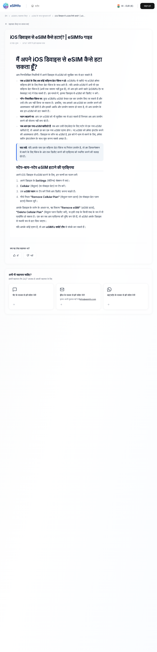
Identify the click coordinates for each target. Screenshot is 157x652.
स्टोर (37, 6)
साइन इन (147, 6)
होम (6, 16)
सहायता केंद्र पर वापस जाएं (19, 24)
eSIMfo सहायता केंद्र (19, 16)
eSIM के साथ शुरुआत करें (41, 16)
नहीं (31, 255)
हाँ (17, 255)
